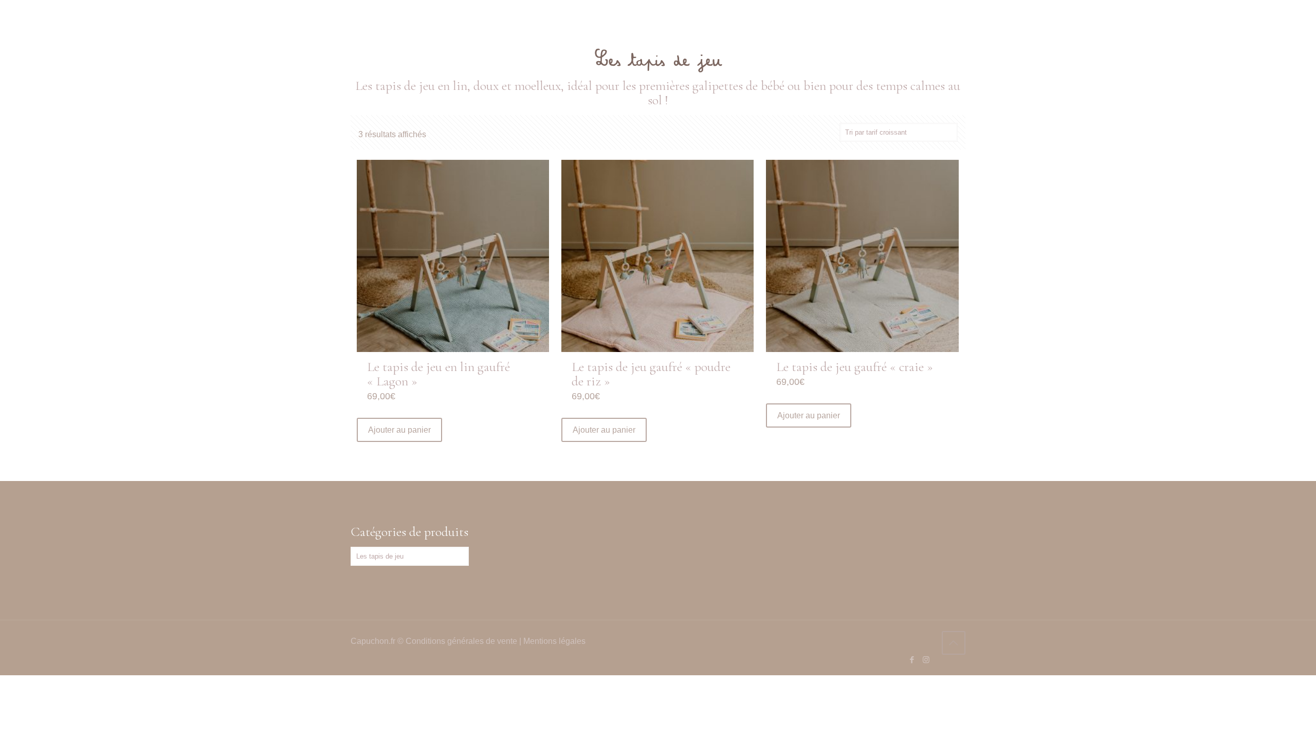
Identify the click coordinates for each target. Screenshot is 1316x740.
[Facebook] (912, 659)
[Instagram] (926, 659)
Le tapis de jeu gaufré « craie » (854, 367)
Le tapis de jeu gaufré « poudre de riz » (651, 374)
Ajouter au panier (399, 429)
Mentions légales (554, 641)
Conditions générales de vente (461, 641)
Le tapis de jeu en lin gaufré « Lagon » (438, 374)
